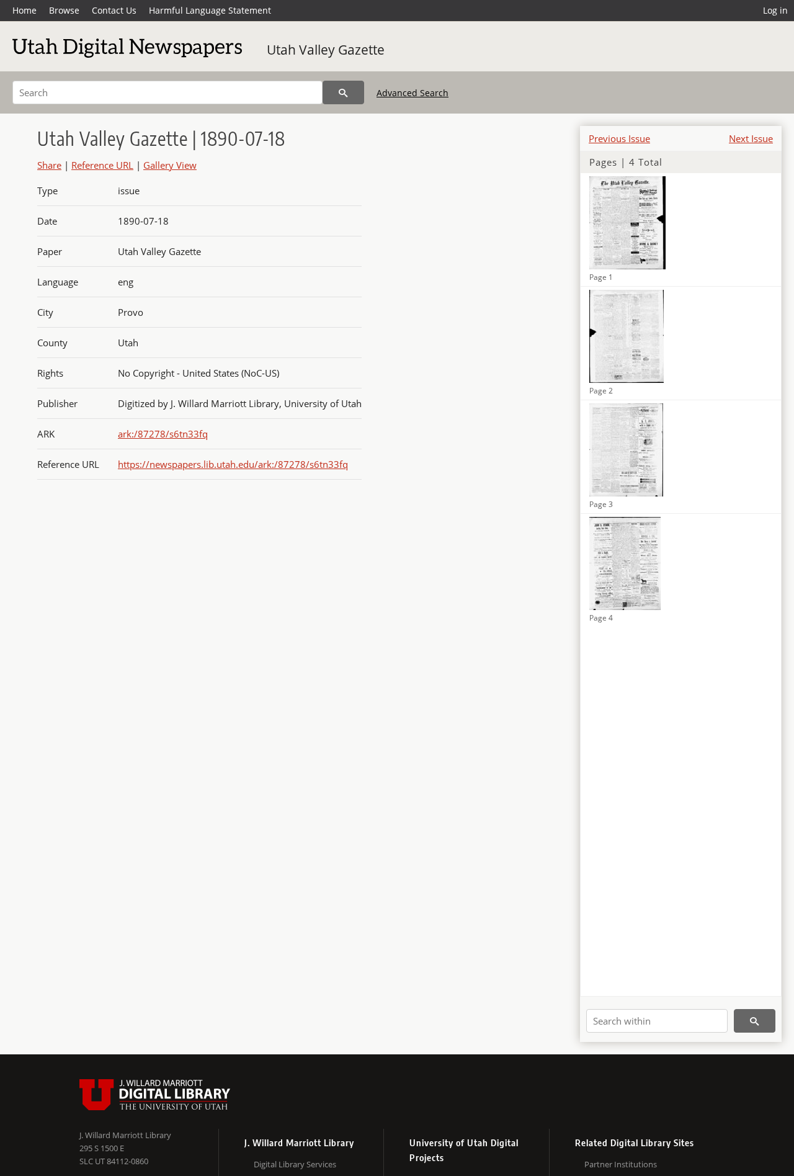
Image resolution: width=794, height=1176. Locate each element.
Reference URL (102, 165)
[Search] (343, 92)
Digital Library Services (295, 1164)
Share (49, 165)
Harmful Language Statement (210, 10)
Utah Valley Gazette (326, 49)
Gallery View (170, 165)
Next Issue (751, 138)
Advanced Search (412, 93)
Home (24, 10)
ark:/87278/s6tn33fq (163, 434)
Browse (64, 10)
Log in (775, 10)
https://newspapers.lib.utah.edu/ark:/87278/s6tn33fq (233, 464)
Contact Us (114, 10)
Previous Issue (619, 138)
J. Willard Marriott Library (125, 1135)
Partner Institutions (620, 1164)
